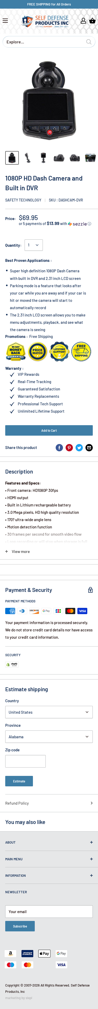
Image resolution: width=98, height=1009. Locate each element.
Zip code (12, 749)
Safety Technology (23, 200)
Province (13, 725)
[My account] (83, 21)
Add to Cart (49, 430)
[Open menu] (5, 21)
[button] (56, 223)
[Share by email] (89, 447)
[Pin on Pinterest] (69, 447)
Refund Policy (17, 803)
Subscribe (20, 926)
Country (12, 700)
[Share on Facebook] (59, 447)
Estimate (19, 781)
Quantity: (13, 245)
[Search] (88, 42)
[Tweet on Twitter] (79, 447)
